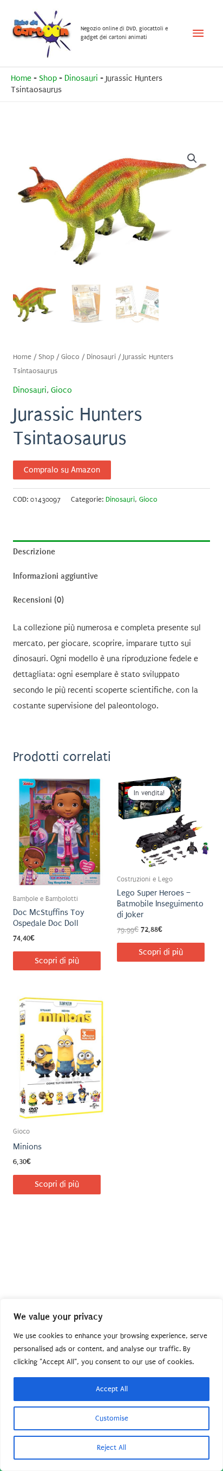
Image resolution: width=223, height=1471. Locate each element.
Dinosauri (81, 78)
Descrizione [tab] (34, 552)
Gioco (70, 357)
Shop (48, 78)
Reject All (111, 1447)
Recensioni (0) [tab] (38, 600)
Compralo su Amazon (62, 470)
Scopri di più (57, 960)
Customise (111, 1418)
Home (21, 78)
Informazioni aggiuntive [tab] (55, 576)
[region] (111, 1385)
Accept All (112, 1389)
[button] (192, 158)
